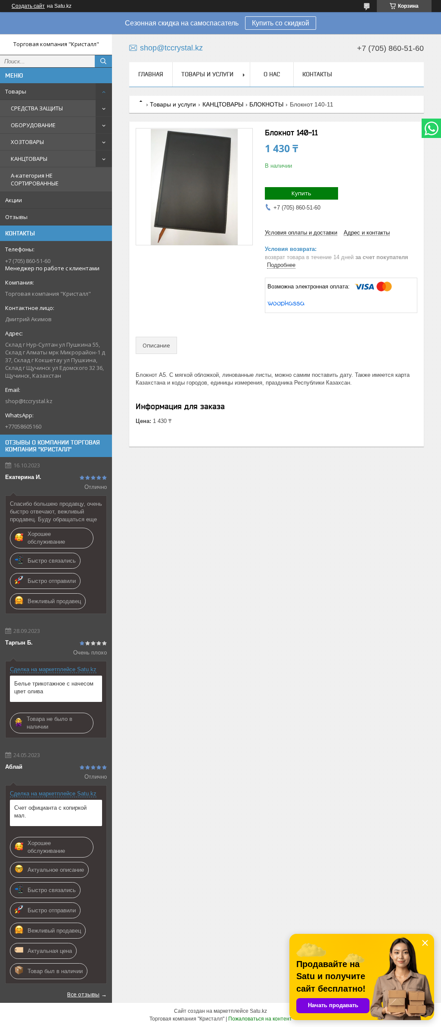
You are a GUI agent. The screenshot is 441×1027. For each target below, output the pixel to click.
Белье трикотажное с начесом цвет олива (53, 687)
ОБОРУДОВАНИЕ (33, 125)
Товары (15, 91)
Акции (13, 200)
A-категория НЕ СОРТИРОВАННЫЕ (35, 179)
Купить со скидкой (280, 23)
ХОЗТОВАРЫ (27, 142)
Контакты (317, 74)
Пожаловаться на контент (260, 1019)
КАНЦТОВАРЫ (29, 159)
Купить (301, 193)
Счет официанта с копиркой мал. (50, 812)
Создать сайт (28, 6)
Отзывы (16, 217)
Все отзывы (83, 994)
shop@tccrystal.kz (29, 401)
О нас (272, 74)
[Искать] (103, 61)
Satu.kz (258, 1011)
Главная (150, 74)
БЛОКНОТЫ (266, 104)
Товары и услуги (207, 74)
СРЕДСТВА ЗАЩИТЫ (37, 108)
